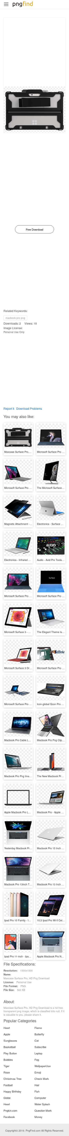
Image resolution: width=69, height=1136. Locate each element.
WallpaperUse (42, 1066)
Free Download (34, 229)
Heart (7, 1028)
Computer (40, 1098)
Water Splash (42, 1104)
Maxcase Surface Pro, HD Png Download (27, 452)
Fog (36, 1059)
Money (38, 1117)
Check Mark (41, 1079)
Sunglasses (10, 1040)
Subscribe (40, 1047)
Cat (36, 1040)
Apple (7, 1034)
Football (8, 1085)
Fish (36, 1091)
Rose (7, 1072)
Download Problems (29, 409)
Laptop (38, 1053)
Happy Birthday (12, 1091)
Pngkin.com (10, 1110)
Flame (38, 1028)
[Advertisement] (34, 51)
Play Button (10, 1053)
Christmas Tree (12, 1079)
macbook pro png (15, 318)
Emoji (37, 1072)
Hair (36, 1085)
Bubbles (8, 1059)
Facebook (9, 1117)
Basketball (10, 1047)
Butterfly (39, 1034)
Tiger (6, 1066)
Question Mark (43, 1110)
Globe (7, 1098)
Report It (9, 409)
